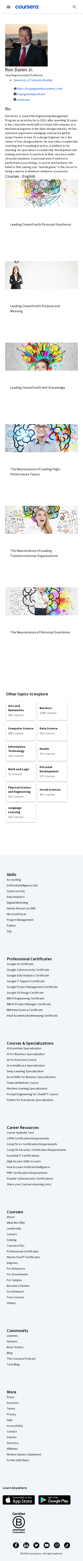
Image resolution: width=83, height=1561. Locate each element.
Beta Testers (15, 1347)
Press (10, 1397)
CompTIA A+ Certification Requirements (32, 1144)
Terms (11, 1409)
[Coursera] (26, 7)
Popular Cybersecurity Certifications (30, 1179)
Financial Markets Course (23, 1083)
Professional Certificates (23, 1251)
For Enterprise (16, 1269)
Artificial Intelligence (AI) (22, 885)
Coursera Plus (15, 1246)
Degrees (12, 1263)
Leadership (14, 1228)
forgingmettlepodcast (30, 94)
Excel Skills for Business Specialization (31, 1077)
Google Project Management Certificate (32, 987)
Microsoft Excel (16, 914)
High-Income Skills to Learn (24, 1161)
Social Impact (15, 1292)
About (10, 1217)
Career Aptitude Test (20, 1133)
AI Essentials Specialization (24, 1048)
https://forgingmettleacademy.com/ (39, 89)
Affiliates (12, 1449)
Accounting (14, 880)
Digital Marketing (17, 903)
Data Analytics (16, 897)
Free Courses (15, 1297)
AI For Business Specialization (26, 1054)
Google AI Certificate (20, 964)
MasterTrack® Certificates (23, 1257)
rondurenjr (23, 100)
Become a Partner (18, 1286)
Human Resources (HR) (21, 908)
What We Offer (16, 1223)
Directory (13, 1443)
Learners (12, 1336)
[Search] (74, 7)
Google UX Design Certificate (25, 993)
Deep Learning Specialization (25, 1071)
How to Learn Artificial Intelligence (28, 1167)
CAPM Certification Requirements (28, 1138)
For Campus (14, 1280)
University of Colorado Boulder (33, 80)
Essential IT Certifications (23, 1156)
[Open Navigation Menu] (8, 7)
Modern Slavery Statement (24, 1454)
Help (10, 1420)
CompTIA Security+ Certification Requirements (36, 1150)
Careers (12, 1234)
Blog (10, 1353)
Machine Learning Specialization (27, 1088)
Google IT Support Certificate (26, 981)
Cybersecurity (16, 891)
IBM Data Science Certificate (25, 1010)
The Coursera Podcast (21, 1359)
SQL (9, 931)
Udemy (11, 1303)
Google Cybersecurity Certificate (28, 970)
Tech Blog (13, 1364)
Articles (12, 1437)
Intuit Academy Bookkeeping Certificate (32, 1016)
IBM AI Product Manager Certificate (29, 1004)
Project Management (20, 920)
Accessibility (15, 1426)
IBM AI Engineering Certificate (25, 998)
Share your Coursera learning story (29, 1184)
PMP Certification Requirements (27, 1173)
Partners (12, 1341)
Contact (12, 1432)
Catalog (12, 1240)
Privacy (11, 1414)
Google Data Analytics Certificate (28, 975)
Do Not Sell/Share (18, 1460)
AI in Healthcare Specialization (26, 1066)
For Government (17, 1274)
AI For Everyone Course (22, 1060)
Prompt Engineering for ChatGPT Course (32, 1094)
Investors (13, 1403)
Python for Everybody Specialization (30, 1100)
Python (11, 926)
